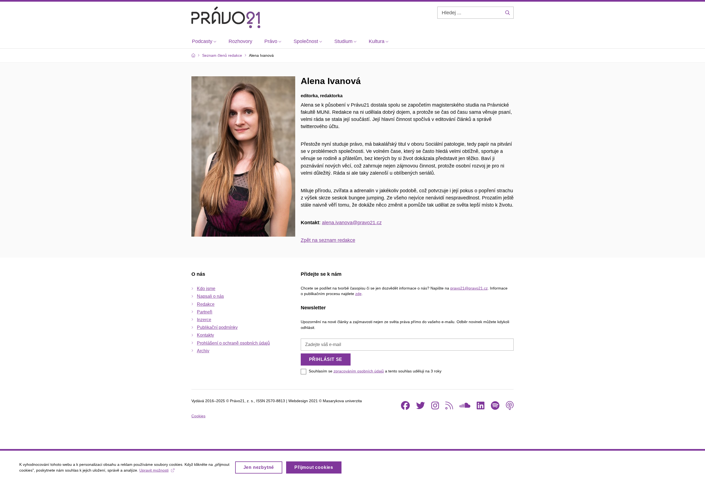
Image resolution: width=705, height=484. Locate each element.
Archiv (203, 350)
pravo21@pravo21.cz (469, 288)
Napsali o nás (210, 296)
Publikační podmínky (217, 327)
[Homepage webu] (225, 17)
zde (358, 293)
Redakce (206, 304)
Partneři (204, 312)
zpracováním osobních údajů (358, 371)
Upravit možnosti (154, 470)
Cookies (198, 416)
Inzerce (204, 319)
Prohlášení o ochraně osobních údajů (233, 343)
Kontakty (205, 335)
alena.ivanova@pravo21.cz (352, 222)
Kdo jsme (206, 288)
